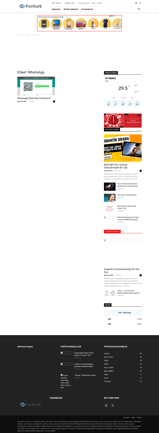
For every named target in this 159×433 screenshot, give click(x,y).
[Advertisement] (79, 53)
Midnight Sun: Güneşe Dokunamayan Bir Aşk (115, 166)
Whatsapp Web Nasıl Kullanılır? (34, 98)
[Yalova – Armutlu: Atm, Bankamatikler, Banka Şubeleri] (110, 294)
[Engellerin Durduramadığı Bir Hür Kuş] (123, 252)
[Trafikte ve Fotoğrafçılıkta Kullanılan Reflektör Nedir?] (66, 367)
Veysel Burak (108, 171)
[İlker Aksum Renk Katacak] (110, 198)
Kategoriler (87, 9)
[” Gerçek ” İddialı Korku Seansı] (66, 381)
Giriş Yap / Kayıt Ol (84, 3)
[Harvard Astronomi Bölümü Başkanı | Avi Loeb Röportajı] (110, 187)
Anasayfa (56, 9)
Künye (93, 3)
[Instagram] (136, 3)
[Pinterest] (140, 3)
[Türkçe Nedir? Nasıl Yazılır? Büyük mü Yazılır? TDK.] (66, 356)
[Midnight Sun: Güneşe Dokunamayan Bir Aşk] (123, 148)
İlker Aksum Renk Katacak (127, 195)
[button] (139, 9)
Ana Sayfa (20, 35)
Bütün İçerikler (71, 9)
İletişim (99, 3)
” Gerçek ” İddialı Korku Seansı (85, 375)
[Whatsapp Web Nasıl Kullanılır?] (36, 86)
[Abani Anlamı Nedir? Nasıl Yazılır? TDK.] (110, 209)
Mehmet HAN (21, 101)
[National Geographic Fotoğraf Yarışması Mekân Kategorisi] (110, 220)
